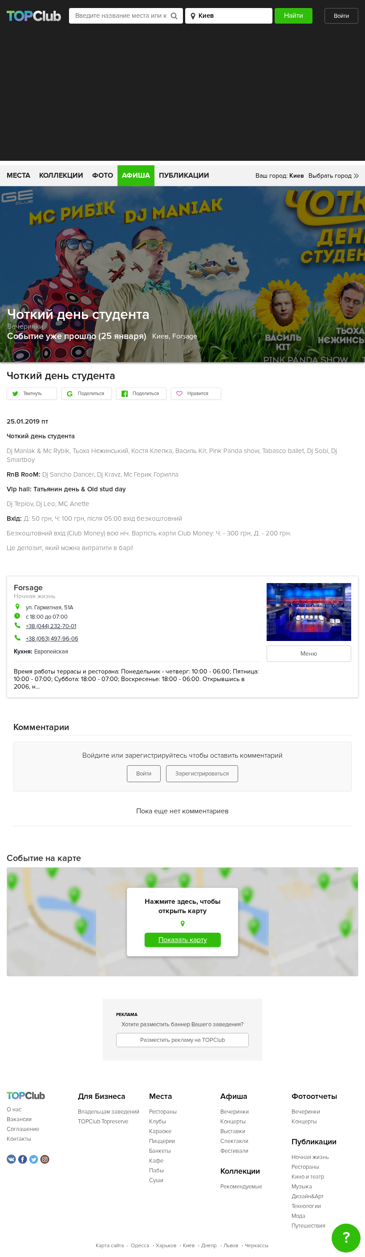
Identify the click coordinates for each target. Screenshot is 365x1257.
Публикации (184, 175)
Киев (189, 1245)
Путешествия (308, 1225)
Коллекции (61, 175)
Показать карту (182, 939)
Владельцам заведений (108, 1111)
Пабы (156, 1170)
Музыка (302, 1186)
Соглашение (23, 1129)
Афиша (136, 175)
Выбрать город (330, 176)
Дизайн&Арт (308, 1196)
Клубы (157, 1121)
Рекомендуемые (241, 1186)
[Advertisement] (182, 98)
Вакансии (19, 1119)
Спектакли (234, 1141)
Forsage (184, 336)
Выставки (232, 1131)
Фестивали (234, 1151)
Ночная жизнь (34, 596)
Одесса (140, 1245)
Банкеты (160, 1151)
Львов (230, 1245)
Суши (156, 1180)
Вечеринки (25, 326)
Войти (341, 16)
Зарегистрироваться (202, 773)
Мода (298, 1216)
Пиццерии (162, 1141)
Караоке (160, 1131)
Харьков (166, 1245)
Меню (308, 653)
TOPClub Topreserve (103, 1121)
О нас (14, 1109)
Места (18, 175)
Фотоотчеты (314, 1096)
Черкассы (256, 1245)
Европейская (51, 651)
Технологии (306, 1206)
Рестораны (163, 1111)
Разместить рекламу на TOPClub (182, 1040)
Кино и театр (308, 1176)
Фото (102, 175)
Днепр (209, 1245)
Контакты (19, 1139)
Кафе (156, 1160)
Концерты (233, 1121)
